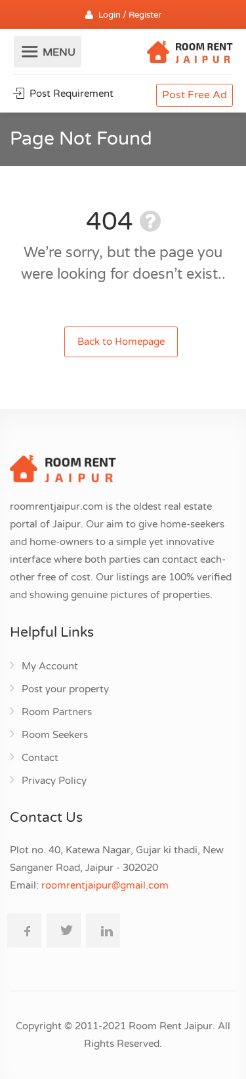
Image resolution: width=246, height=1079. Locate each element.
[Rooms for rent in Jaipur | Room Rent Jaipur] (190, 54)
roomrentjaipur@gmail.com (105, 885)
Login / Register (129, 15)
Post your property (65, 689)
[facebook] (24, 930)
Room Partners (57, 712)
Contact (40, 758)
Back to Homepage (121, 341)
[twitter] (64, 930)
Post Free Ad (194, 94)
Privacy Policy (54, 781)
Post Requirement (70, 93)
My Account (50, 666)
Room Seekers (55, 735)
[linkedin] (103, 930)
